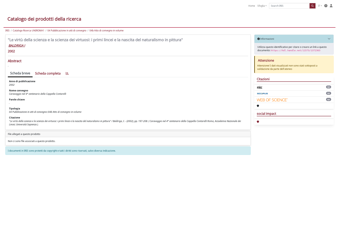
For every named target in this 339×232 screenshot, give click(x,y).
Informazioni (267, 38)
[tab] (67, 73)
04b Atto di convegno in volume (106, 30)
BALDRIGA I (16, 45)
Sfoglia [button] (261, 5)
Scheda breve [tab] (20, 73)
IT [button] (319, 5)
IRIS (7, 30)
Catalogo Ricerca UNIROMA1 (28, 30)
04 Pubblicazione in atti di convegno (66, 30)
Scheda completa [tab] (48, 73)
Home (251, 5)
